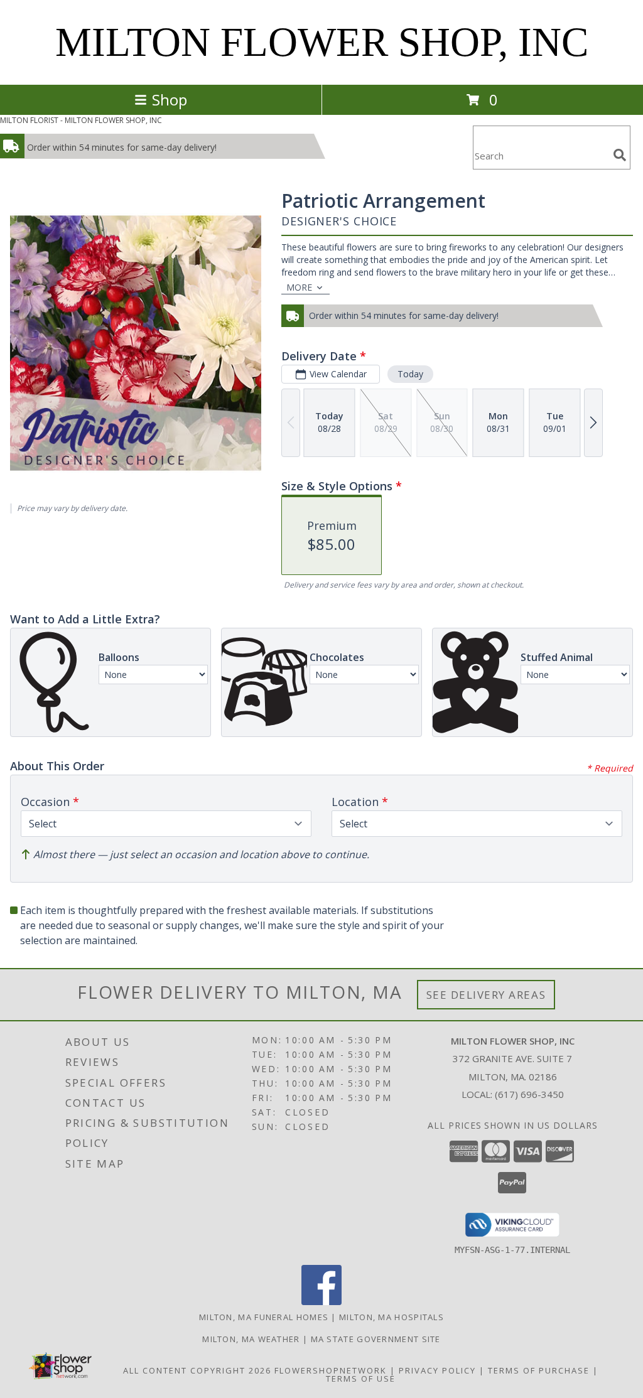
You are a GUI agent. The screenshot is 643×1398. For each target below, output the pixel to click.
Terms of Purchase (539, 1370)
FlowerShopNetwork (330, 1370)
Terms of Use (361, 1378)
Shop (169, 99)
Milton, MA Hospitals (391, 1317)
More (299, 287)
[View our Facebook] (321, 1302)
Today (410, 374)
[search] (620, 155)
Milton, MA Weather (251, 1339)
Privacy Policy (437, 1370)
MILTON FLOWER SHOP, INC (321, 42)
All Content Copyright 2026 (197, 1370)
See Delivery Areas (486, 994)
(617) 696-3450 (529, 1094)
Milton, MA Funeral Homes (263, 1317)
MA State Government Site (376, 1339)
